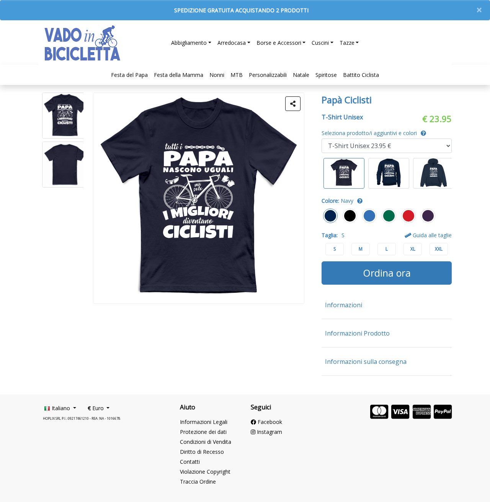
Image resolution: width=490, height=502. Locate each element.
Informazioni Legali (203, 421)
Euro (96, 408)
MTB (236, 74)
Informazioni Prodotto (357, 333)
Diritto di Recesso (202, 451)
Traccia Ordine (198, 481)
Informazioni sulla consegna (366, 361)
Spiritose (326, 74)
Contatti (190, 461)
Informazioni (343, 305)
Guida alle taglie (431, 235)
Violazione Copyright (205, 471)
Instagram (268, 431)
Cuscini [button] (320, 42)
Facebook (269, 421)
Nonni (216, 74)
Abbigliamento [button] (189, 42)
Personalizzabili (268, 74)
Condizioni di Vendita (205, 441)
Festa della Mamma (178, 74)
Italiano (61, 408)
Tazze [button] (347, 42)
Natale (301, 74)
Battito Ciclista (361, 74)
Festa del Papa (129, 74)
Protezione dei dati (203, 431)
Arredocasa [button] (231, 42)
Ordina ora (387, 272)
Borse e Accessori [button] (278, 42)
